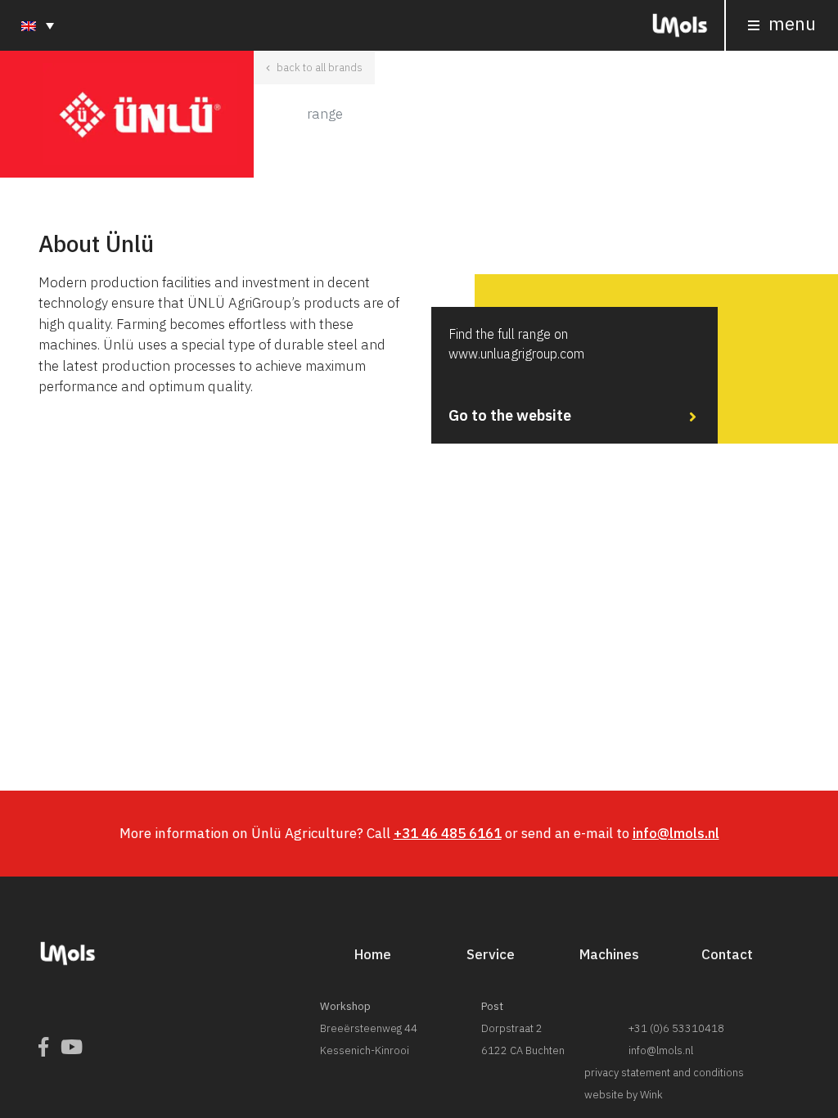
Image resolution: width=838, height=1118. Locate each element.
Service (490, 954)
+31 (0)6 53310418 (676, 1028)
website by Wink (623, 1095)
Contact (727, 954)
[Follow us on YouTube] (72, 1047)
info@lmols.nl (676, 833)
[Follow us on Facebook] (43, 1047)
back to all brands (318, 67)
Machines (609, 954)
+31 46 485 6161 (448, 833)
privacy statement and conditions (664, 1073)
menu (790, 23)
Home (372, 954)
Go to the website (516, 375)
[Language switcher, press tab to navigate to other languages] (37, 25)
